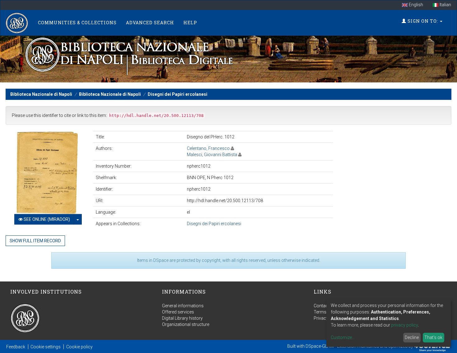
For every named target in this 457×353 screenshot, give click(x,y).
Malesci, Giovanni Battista (212, 154)
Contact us (324, 305)
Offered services (178, 311)
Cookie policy (79, 346)
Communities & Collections (77, 23)
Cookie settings (45, 346)
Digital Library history (182, 318)
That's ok (433, 337)
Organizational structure (185, 324)
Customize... (343, 337)
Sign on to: (422, 21)
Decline (412, 337)
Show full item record (35, 240)
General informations (183, 305)
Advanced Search (150, 23)
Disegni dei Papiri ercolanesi (177, 94)
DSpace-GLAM (320, 346)
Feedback (15, 346)
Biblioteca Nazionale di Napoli (41, 94)
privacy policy (404, 325)
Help (190, 23)
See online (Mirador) (46, 219)
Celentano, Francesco (208, 148)
